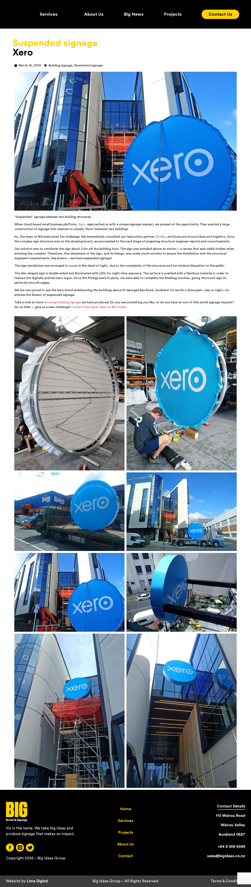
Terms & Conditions (228, 881)
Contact (125, 856)
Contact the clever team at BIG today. (98, 307)
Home (125, 809)
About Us (94, 14)
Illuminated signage (88, 65)
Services (48, 14)
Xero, (82, 224)
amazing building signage (62, 302)
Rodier (160, 236)
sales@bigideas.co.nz (226, 856)
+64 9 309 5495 (231, 847)
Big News (134, 14)
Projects (173, 14)
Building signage (60, 65)
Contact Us (220, 14)
